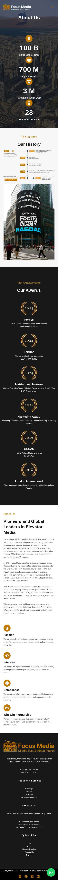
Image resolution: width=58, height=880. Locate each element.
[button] (51, 872)
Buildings (29, 789)
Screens (29, 792)
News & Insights (29, 849)
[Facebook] (20, 876)
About (29, 846)
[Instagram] (32, 876)
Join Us (29, 855)
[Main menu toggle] (52, 7)
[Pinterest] (26, 876)
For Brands (29, 795)
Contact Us (29, 852)
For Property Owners (29, 798)
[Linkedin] (38, 876)
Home (29, 843)
